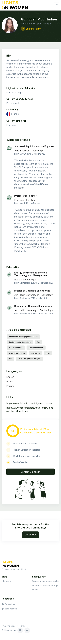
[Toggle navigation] (56, 5)
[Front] (15, 5)
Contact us (9, 604)
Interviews (6, 581)
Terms (22, 626)
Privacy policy (8, 626)
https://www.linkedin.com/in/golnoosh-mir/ (29, 403)
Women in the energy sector (45, 581)
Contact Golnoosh (30, 471)
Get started (30, 534)
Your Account (10, 608)
